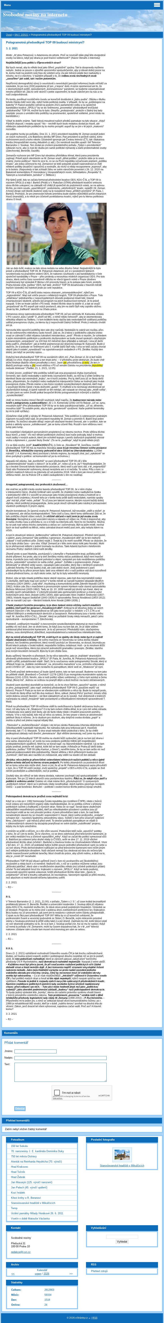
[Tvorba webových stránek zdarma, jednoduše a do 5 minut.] (89, 1318)
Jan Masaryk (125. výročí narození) (31, 1182)
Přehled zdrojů (99, 1271)
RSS (94, 1318)
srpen (38, 1273)
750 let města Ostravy (24, 1156)
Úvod (9, 35)
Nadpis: (8, 1057)
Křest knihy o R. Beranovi (26, 1197)
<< (13, 1273)
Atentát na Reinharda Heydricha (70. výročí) (36, 1161)
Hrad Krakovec (19, 1166)
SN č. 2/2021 (21, 35)
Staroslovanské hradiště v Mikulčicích (33, 1203)
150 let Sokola (19, 1146)
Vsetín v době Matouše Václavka (30, 1218)
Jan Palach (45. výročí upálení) (29, 1187)
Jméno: (8, 1051)
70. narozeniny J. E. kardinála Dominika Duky (37, 1151)
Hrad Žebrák (18, 1177)
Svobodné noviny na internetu (35, 14)
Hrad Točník (18, 1171)
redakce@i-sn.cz (21, 1252)
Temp (14, 1208)
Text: (7, 1064)
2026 (46, 1273)
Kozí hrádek (18, 1192)
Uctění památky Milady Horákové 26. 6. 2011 (37, 1213)
